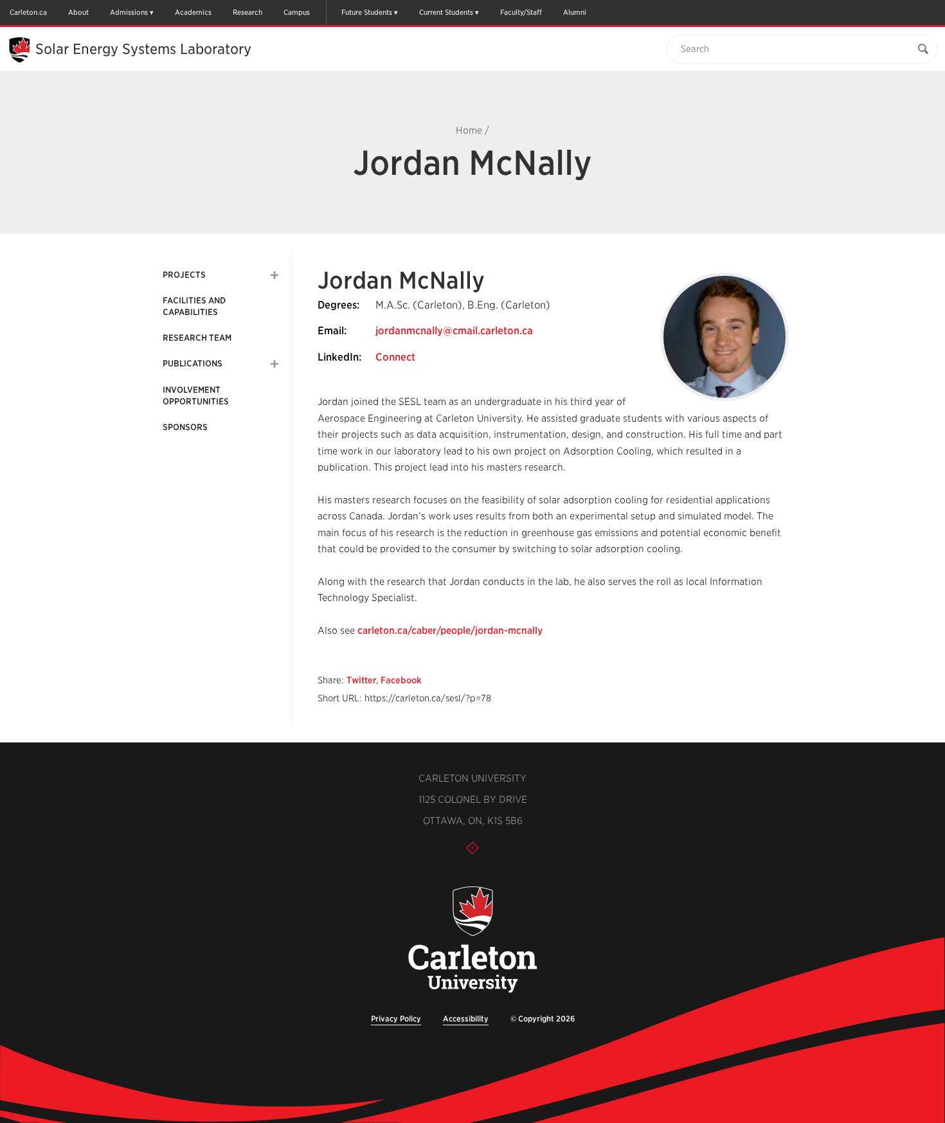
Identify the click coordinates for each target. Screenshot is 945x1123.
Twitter (361, 680)
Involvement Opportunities (196, 395)
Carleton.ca (28, 12)
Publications (192, 363)
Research (247, 12)
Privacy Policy (396, 1018)
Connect (395, 357)
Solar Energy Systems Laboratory (143, 48)
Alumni (574, 12)
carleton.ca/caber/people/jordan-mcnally (450, 630)
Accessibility (466, 1018)
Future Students (366, 12)
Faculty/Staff (521, 12)
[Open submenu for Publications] (274, 364)
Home (469, 130)
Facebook (401, 680)
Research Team (197, 338)
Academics (193, 12)
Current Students (446, 12)
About (78, 12)
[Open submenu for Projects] (274, 275)
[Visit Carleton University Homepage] (472, 940)
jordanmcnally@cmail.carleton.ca (454, 331)
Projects (184, 275)
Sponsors (185, 427)
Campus (297, 12)
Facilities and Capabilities (194, 306)
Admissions (129, 12)
